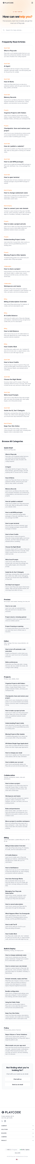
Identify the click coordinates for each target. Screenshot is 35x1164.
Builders (4, 1133)
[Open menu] (32, 3)
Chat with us (17, 1079)
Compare (4, 1136)
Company (4, 1125)
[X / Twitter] (2, 1121)
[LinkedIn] (5, 1121)
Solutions (4, 1129)
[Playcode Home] (8, 3)
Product (4, 1140)
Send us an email (17, 1084)
